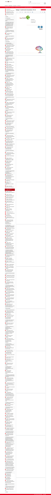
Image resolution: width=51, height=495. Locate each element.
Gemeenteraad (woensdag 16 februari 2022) (19, 7)
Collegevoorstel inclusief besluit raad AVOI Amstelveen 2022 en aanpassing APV (9, 270)
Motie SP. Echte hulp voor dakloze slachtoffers (9, 405)
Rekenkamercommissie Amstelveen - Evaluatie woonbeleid (9, 336)
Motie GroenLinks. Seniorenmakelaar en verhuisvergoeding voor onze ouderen (9, 372)
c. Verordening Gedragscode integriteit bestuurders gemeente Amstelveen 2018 (9, 299)
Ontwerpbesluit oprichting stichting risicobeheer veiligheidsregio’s (9, 49)
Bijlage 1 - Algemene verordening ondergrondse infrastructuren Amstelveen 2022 (9, 259)
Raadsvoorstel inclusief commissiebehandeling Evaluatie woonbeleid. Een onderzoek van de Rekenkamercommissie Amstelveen (9, 332)
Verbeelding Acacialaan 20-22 (10, 213)
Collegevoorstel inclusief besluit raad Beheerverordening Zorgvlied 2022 (9, 283)
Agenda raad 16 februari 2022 (10, 10)
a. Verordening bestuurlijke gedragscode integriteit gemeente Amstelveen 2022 (9, 292)
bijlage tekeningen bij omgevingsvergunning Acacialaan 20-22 (9, 218)
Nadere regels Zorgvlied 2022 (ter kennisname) (9, 280)
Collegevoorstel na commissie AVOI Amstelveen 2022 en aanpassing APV (9, 256)
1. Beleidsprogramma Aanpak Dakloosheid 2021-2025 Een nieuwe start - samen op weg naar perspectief (9, 384)
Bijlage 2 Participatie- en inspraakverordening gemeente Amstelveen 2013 (9, 416)
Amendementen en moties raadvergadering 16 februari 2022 (9, 12)
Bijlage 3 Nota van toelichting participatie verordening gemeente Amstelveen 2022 (9, 419)
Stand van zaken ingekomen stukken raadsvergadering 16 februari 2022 (9, 39)
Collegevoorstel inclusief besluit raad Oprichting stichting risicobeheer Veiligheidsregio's (9, 52)
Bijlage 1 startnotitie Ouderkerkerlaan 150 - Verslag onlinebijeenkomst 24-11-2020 (9, 159)
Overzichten (14, 5)
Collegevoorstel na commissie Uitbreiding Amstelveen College (9, 121)
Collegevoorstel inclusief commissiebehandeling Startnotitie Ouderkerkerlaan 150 (9, 153)
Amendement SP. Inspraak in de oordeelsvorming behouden (9, 470)
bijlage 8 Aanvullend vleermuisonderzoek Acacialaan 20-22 (9, 202)
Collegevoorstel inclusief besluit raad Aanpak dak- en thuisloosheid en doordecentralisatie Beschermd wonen (9, 399)
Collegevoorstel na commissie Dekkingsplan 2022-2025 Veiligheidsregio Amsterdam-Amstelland (9, 59)
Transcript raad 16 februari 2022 (9, 14)
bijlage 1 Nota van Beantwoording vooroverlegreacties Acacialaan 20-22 (9, 183)
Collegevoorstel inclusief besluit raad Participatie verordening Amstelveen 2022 (9, 426)
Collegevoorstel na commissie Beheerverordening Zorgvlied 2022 (9, 276)
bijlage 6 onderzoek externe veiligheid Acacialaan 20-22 (9, 197)
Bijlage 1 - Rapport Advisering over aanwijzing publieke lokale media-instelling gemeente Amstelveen (9, 104)
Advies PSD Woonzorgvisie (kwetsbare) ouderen (9, 357)
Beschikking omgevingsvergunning (8, 215)
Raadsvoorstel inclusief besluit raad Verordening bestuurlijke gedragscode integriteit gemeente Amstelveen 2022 (9, 305)
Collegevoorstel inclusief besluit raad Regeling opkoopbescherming (9, 317)
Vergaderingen (10, 5)
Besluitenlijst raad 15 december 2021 (8, 34)
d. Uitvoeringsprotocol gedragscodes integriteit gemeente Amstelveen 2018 (9, 302)
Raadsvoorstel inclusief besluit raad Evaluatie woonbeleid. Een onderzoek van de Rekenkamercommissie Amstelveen (9, 340)
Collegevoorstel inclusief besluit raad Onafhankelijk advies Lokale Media (9, 107)
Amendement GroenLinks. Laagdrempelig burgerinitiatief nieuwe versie (9, 434)
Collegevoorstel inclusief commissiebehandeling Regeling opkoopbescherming (9, 312)
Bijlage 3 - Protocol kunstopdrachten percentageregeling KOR (8, 88)
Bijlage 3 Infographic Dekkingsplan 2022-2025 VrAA (9, 67)
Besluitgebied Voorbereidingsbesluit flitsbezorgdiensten (8, 478)
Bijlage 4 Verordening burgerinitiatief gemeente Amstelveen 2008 (8, 423)
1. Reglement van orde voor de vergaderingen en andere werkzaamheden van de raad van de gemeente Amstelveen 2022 (9, 449)
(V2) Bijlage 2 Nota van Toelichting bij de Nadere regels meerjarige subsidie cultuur (9, 142)
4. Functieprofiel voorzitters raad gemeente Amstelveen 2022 (9, 459)
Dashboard (6, 5)
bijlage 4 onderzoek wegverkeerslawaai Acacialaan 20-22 (9, 192)
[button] (45, 3)
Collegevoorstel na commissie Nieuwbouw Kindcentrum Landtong (9, 113)
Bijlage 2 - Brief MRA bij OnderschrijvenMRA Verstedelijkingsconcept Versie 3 (9, 235)
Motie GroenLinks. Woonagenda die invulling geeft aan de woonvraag (9, 348)
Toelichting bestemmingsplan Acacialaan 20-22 (9, 180)
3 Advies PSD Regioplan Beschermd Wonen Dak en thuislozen (9, 390)
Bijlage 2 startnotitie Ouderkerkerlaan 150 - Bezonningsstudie (8, 162)
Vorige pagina (43, 9)
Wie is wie (19, 5)
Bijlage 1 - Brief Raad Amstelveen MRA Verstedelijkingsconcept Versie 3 (9, 232)
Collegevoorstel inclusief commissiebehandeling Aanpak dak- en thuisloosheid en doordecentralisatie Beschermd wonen (9, 380)
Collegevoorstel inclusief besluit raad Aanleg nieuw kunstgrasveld (9, 131)
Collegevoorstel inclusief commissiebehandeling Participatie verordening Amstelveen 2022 (9, 410)
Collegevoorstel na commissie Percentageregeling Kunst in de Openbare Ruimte (9, 76)
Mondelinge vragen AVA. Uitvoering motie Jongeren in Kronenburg (9, 28)
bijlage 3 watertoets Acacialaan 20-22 (8, 189)
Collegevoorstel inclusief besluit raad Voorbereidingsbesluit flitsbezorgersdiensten (9, 481)
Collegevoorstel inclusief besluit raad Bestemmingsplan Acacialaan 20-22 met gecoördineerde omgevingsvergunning (9, 222)
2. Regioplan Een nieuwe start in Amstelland (9, 387)
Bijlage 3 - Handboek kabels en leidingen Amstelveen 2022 (9, 265)
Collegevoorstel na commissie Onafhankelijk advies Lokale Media (9, 100)
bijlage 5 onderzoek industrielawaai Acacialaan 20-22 (9, 195)
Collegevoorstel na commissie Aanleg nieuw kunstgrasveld (9, 128)
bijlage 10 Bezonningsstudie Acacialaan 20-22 (9, 207)
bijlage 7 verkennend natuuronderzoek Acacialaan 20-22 (9, 199)
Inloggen (44, 494)
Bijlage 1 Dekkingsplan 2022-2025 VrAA (9, 62)
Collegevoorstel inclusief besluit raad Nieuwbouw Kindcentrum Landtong (9, 116)
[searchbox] (36, 3)
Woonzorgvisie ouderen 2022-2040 (9, 355)
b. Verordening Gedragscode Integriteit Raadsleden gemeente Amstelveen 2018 (9, 295)
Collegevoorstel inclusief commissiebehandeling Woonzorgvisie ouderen (9, 352)
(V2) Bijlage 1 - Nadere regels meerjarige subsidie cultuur (9, 139)
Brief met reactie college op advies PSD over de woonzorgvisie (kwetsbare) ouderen (9, 360)
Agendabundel (8, 9)
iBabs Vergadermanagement (37, 494)
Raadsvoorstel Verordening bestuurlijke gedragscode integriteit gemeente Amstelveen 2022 (9, 289)
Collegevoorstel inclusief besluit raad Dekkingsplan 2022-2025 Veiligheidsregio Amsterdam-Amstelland (9, 70)
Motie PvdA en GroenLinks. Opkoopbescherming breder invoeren (9, 324)
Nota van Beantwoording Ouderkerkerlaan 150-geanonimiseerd (9, 165)
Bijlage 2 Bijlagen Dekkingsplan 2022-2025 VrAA (9, 65)
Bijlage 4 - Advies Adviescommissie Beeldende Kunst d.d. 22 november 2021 (9, 91)
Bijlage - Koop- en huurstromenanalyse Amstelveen (9, 315)
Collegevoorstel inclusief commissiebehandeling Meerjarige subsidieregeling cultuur (9, 136)
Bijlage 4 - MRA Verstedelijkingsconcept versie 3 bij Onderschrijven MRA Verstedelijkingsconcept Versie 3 (9, 244)
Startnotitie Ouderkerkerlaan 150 (9, 156)
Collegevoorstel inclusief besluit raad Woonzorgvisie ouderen (9, 364)
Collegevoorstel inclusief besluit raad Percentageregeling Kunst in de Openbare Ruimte (9, 94)
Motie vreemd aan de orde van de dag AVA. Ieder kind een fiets (9, 489)
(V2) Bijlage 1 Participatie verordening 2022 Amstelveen (9, 414)
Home (9, 7)
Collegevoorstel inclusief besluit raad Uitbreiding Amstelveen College (9, 124)
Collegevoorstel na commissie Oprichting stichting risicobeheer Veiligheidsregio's (9, 46)
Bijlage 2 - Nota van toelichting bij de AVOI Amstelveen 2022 (9, 262)
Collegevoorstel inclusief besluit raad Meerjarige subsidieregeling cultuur (9, 148)
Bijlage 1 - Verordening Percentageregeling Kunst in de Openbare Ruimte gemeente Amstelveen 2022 (9, 80)
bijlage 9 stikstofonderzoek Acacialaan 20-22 (9, 205)
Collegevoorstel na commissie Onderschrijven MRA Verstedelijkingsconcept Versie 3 (9, 229)
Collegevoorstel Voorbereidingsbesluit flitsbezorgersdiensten (8, 475)
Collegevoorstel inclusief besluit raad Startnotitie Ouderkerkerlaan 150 (9, 168)
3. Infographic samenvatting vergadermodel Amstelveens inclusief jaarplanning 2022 (9, 457)
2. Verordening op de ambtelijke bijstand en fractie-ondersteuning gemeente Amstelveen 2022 (9, 453)
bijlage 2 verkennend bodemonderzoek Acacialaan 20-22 (9, 187)
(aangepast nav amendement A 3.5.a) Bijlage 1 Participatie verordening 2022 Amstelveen (9, 429)
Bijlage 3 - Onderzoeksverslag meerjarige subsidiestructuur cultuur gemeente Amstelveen (9, 145)
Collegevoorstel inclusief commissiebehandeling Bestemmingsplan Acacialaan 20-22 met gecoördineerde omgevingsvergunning (9, 177)
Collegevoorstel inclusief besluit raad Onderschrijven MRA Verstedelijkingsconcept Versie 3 (9, 247)
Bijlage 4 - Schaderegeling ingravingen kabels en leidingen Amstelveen (9, 267)
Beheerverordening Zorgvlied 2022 (9, 278)
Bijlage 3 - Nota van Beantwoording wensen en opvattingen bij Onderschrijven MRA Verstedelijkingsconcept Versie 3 (9, 239)
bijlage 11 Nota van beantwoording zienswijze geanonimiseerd (8, 210)
